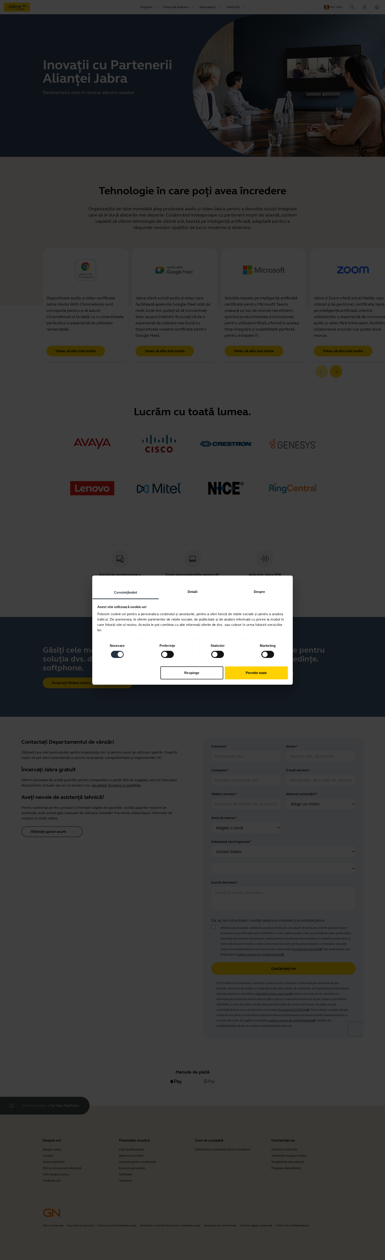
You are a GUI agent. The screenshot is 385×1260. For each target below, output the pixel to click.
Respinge (191, 673)
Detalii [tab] (193, 591)
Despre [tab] (259, 591)
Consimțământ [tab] (125, 592)
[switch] (167, 654)
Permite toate (256, 673)
